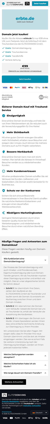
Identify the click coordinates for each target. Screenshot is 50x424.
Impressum (7, 412)
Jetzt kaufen (40, 3)
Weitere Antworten (14, 382)
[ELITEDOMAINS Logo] (25, 395)
